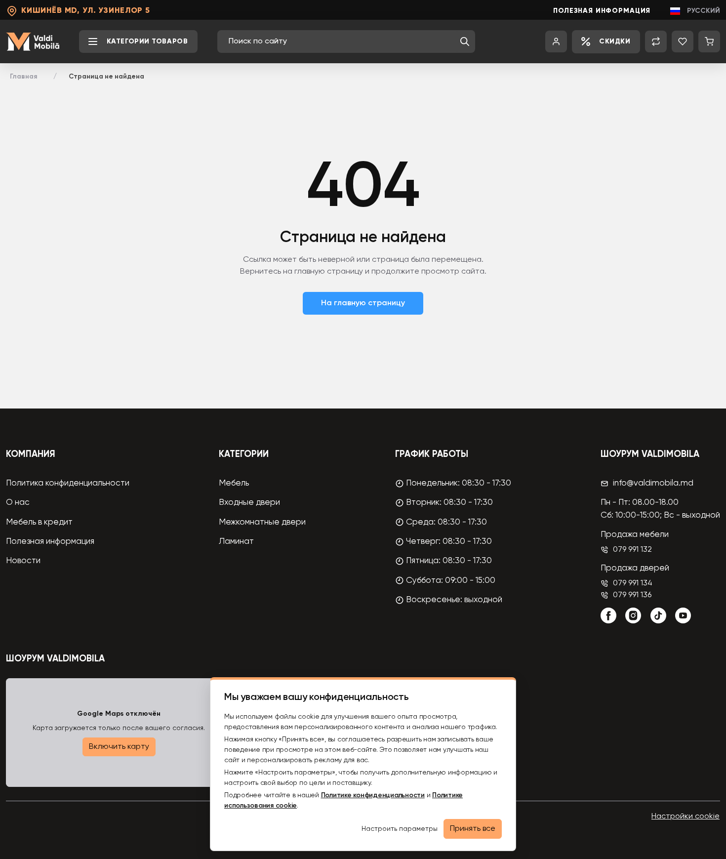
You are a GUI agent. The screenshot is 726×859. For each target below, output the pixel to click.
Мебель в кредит (39, 522)
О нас (18, 502)
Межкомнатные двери (262, 522)
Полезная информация (601, 10)
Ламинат (236, 541)
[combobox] (341, 41)
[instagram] (633, 615)
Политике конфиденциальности (373, 795)
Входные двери (249, 502)
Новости (23, 561)
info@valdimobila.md (653, 483)
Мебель (234, 483)
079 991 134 (632, 583)
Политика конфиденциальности (67, 483)
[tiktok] (658, 615)
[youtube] (683, 615)
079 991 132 (632, 550)
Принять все (472, 829)
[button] (464, 41)
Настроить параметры (400, 828)
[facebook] (608, 615)
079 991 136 (632, 595)
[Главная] (32, 42)
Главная (24, 76)
